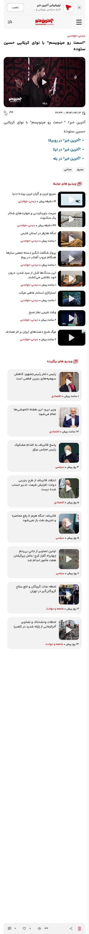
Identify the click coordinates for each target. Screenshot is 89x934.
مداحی (68, 170)
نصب (15, 7)
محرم (80, 170)
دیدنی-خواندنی (76, 36)
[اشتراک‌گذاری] (71, 928)
